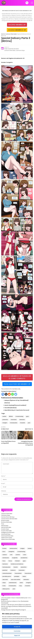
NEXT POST (28, 429)
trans (3, 585)
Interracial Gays (5, 534)
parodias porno (6, 576)
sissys (4, 582)
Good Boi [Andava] (10, 408)
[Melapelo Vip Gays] (3, 3)
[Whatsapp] (12, 394)
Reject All (17, 635)
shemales (22, 419)
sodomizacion (12, 582)
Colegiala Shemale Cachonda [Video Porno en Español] (25, 443)
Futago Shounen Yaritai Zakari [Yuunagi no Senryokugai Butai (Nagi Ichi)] (13, 610)
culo (11, 554)
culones (18, 554)
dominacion (5, 557)
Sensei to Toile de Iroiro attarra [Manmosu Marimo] (15, 604)
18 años (4, 548)
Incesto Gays (5, 529)
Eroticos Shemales (6, 522)
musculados (18, 573)
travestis (22, 422)
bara (3, 551)
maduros (12, 570)
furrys (10, 561)
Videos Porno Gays (6, 537)
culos (24, 554)
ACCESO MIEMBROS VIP (17, 30)
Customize (17, 631)
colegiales (11, 551)
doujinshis (14, 557)
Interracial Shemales (7, 536)
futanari (17, 561)
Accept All (17, 626)
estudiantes (24, 557)
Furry (2, 524)
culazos (4, 554)
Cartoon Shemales (11, 34)
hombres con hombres (17, 564)
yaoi (29, 422)
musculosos (28, 573)
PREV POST (5, 429)
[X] (6, 394)
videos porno (5, 589)
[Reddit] (9, 394)
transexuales (13, 422)
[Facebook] (2, 394)
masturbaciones (6, 573)
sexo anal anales (15, 579)
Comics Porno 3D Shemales (9, 519)
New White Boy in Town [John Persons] (17, 410)
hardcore (5, 564)
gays (27, 416)
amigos (22, 548)
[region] (17, 625)
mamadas (14, 419)
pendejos (16, 576)
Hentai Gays (4, 525)
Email (2, 483)
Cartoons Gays (20, 50)
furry (3, 561)
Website (3, 491)
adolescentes (13, 548)
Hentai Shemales (6, 527)
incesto (16, 567)
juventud (4, 570)
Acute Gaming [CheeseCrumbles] (15, 405)
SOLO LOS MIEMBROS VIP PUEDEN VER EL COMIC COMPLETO (17, 377)
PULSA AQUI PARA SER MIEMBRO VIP (17, 384)
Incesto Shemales (6, 531)
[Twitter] (15, 394)
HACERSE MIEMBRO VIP (17, 25)
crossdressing (19, 416)
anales (4, 416)
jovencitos (5, 419)
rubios (24, 576)
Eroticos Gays (5, 520)
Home (3, 34)
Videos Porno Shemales (8, 539)
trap (20, 585)
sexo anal (5, 579)
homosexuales (6, 567)
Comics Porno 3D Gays (7, 517)
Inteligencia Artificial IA (7, 532)
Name (3, 476)
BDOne (11, 416)
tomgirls (4, 422)
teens (21, 582)
